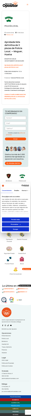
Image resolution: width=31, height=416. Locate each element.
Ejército (15, 408)
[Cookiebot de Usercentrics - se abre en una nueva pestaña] (22, 186)
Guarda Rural (22, 253)
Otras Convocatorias (15, 274)
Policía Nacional (15, 397)
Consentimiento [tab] (7, 190)
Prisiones (15, 411)
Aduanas (15, 414)
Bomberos (9, 181)
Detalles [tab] (16, 190)
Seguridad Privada (9, 253)
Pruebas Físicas (9, 263)
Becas (22, 263)
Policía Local (9, 34)
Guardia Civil (15, 402)
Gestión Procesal (22, 239)
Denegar (15, 229)
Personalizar (14, 224)
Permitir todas (15, 219)
